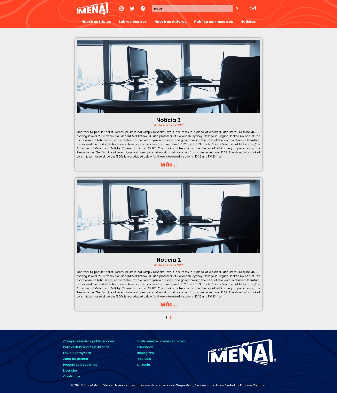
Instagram (145, 353)
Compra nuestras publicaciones (88, 341)
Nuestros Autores (170, 21)
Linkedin (143, 364)
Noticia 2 (168, 260)
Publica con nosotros (213, 21)
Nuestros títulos (96, 21)
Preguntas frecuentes (80, 364)
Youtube (144, 359)
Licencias (70, 370)
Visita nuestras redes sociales (161, 341)
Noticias (248, 21)
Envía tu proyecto (77, 353)
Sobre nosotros (133, 21)
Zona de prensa (75, 359)
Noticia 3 (168, 120)
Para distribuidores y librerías (86, 347)
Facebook (145, 347)
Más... (168, 164)
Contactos (72, 376)
